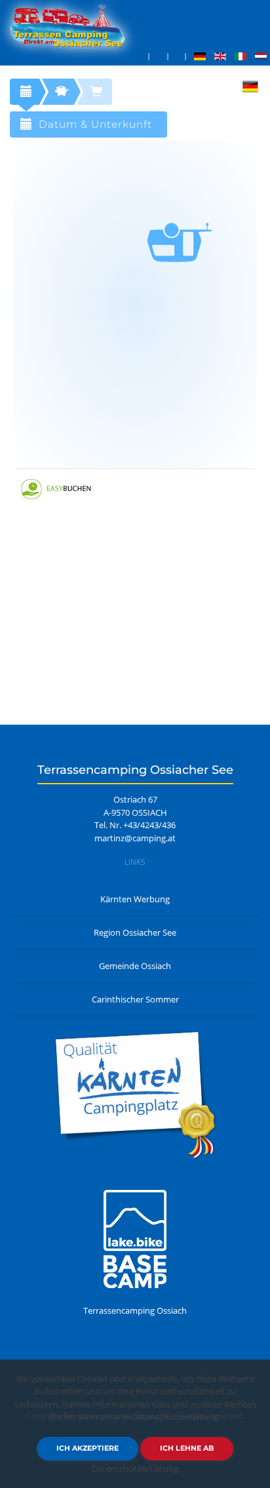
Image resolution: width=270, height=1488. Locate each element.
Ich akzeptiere (87, 1448)
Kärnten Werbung (135, 899)
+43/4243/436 (149, 825)
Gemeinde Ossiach (135, 966)
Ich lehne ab (187, 1448)
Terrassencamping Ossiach (135, 1310)
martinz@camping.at (135, 838)
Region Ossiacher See (135, 932)
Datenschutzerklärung (135, 1468)
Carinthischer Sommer (135, 999)
